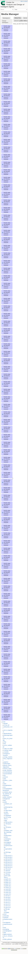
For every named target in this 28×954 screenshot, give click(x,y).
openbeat (6, 795)
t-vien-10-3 (8, 900)
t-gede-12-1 (8, 879)
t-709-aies (7, 870)
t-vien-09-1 (8, 899)
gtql (6, 820)
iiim (5, 775)
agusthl (6, 723)
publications (8, 835)
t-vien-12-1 (8, 904)
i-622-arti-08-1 (8, 822)
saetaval (6, 917)
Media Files (18, 18)
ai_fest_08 (6, 725)
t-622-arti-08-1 (8, 857)
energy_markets (8, 757)
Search (13, 9)
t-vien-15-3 (8, 907)
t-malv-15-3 (8, 894)
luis (5, 787)
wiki (5, 932)
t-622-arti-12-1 (8, 862)
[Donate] (5, 948)
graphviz (6, 762)
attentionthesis (7, 733)
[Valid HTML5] (17, 948)
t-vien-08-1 (8, 897)
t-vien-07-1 (8, 895)
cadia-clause (8, 810)
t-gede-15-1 (8, 884)
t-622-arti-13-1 (8, 864)
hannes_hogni (7, 768)
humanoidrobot (8, 773)
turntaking (6, 929)
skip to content (24, 1)
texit (5, 927)
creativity (6, 752)
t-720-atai (7, 874)
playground (7, 798)
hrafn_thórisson (8, 770)
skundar (7, 840)
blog (5, 742)
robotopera (8, 839)
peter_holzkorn (8, 797)
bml (5, 743)
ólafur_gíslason (8, 939)
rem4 (6, 837)
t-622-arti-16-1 (8, 867)
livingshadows (7, 785)
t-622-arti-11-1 (8, 860)
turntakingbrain (8, 931)
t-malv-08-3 (8, 889)
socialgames (7, 922)
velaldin (7, 912)
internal (6, 777)
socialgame (8, 842)
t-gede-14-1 (8, 882)
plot (5, 800)
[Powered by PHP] (11, 948)
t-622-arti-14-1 (8, 865)
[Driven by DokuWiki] (14, 950)
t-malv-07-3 (8, 887)
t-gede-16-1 (8, 885)
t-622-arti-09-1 (8, 859)
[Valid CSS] (23, 948)
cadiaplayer (8, 815)
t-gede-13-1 (8, 880)
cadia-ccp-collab (8, 748)
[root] (4, 722)
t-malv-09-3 (8, 890)
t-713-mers (8, 872)
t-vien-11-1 (8, 902)
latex (5, 783)
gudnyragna (7, 763)
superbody (8, 844)
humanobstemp (8, 772)
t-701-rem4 (8, 869)
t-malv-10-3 (8, 892)
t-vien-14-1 (8, 905)
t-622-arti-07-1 (8, 855)
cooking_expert (8, 750)
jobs (5, 778)
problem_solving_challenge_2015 (8, 832)
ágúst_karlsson (8, 934)
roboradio (6, 916)
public (5, 802)
